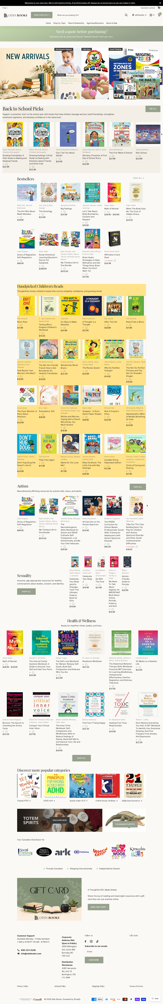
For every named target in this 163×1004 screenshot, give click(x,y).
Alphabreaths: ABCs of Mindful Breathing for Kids (135, 417)
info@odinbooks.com (31, 953)
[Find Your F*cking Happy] (94, 704)
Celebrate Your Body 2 (87, 579)
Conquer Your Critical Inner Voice (39, 726)
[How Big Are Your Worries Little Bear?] (27, 349)
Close (160, 3)
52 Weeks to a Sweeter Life (146, 662)
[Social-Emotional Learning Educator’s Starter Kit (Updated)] (49, 238)
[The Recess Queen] (92, 349)
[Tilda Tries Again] (49, 444)
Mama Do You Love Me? (69, 463)
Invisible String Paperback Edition (112, 461)
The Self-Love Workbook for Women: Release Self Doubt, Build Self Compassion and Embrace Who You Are (68, 666)
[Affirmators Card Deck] (114, 238)
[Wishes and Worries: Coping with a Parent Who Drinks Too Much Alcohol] (70, 395)
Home (48, 23)
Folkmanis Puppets (125, 824)
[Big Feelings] (70, 192)
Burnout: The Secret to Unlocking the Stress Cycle (13, 725)
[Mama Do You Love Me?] (70, 444)
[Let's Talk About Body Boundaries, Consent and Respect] (92, 192)
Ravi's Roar (22, 322)
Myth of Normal (111, 208)
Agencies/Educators (95, 23)
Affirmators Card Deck (112, 256)
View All (137, 487)
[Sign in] (152, 15)
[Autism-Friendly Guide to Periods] (127, 561)
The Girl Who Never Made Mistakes (26, 212)
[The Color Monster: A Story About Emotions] (27, 395)
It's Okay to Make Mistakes (69, 323)
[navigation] (161, 134)
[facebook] (85, 941)
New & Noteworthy (76, 23)
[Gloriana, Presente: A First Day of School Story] (94, 134)
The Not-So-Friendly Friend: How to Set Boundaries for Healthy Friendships (48, 369)
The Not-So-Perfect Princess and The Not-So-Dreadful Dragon (135, 372)
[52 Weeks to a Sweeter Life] (148, 642)
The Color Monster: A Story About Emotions (27, 414)
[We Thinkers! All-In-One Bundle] (70, 238)
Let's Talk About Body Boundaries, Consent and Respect (90, 215)
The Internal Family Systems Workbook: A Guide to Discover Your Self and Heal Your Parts (40, 665)
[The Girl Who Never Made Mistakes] (27, 192)
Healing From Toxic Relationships (118, 724)
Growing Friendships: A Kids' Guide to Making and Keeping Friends (15, 158)
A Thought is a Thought (89, 323)
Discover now (60, 820)
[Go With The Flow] (101, 561)
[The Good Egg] (49, 192)
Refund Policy (60, 986)
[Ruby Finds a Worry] (136, 306)
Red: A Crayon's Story (111, 412)
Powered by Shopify (71, 999)
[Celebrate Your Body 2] (88, 561)
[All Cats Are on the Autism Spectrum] (92, 506)
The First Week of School (120, 153)
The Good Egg (45, 211)
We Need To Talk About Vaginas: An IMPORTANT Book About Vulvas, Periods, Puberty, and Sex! (114, 593)
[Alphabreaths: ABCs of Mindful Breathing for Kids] (136, 395)
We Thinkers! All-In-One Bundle (70, 264)
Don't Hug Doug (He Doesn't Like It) (26, 463)
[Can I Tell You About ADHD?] (68, 134)
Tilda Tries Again (47, 460)
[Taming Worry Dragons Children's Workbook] (49, 306)
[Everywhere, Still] (49, 395)
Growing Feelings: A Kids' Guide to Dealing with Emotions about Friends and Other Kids (41, 159)
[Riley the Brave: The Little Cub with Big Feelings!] (92, 444)
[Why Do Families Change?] (114, 349)
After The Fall (110, 322)
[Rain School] (148, 134)
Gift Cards (133, 935)
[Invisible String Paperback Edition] (114, 444)
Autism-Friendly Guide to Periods (126, 580)
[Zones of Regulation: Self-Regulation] (27, 238)
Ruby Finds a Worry (135, 322)
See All (153, 109)
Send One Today (98, 907)
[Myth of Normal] (114, 192)
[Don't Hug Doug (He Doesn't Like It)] (27, 444)
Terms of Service (136, 986)
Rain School (141, 153)
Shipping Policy (98, 986)
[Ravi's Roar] (27, 306)
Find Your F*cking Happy (93, 723)
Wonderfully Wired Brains (69, 366)
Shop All (26, 591)
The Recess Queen (91, 368)
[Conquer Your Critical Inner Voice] (41, 704)
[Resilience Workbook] (94, 642)
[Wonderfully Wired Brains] (70, 349)
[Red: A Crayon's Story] (114, 395)
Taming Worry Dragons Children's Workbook (48, 327)
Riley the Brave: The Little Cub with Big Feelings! (91, 465)
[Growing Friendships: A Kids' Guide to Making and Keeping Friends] (15, 134)
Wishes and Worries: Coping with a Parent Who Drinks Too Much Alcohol (70, 420)
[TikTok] (97, 941)
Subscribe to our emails (96, 946)
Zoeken (126, 15)
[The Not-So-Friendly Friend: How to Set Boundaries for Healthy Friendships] (49, 349)
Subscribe (94, 960)
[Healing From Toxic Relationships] (121, 704)
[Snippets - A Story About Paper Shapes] (92, 395)
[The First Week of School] (121, 134)
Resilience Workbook (92, 661)
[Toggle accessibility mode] (159, 7)
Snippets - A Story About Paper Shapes (92, 412)
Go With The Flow (100, 580)
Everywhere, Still (47, 411)
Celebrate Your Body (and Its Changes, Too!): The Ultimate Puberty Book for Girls (74, 590)
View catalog (41, 15)
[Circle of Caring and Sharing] (136, 444)
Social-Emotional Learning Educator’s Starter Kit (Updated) (48, 258)
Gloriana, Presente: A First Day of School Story (94, 156)
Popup (6, 164)
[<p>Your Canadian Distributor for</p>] (25, 852)
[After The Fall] (114, 306)
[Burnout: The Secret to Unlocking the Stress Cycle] (15, 704)
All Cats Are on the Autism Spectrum (91, 523)
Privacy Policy (22, 986)
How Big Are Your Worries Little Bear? (26, 371)
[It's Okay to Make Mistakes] (70, 306)
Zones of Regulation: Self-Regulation (26, 256)
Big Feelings (66, 208)
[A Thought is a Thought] (92, 306)
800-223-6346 (28, 950)
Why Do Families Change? (112, 369)
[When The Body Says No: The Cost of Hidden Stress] (136, 192)
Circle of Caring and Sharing (135, 466)
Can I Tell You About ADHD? (65, 154)
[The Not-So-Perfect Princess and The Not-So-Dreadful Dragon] (136, 349)
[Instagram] (91, 941)
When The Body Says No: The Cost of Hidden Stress (136, 211)
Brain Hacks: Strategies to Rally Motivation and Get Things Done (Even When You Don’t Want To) (91, 264)
